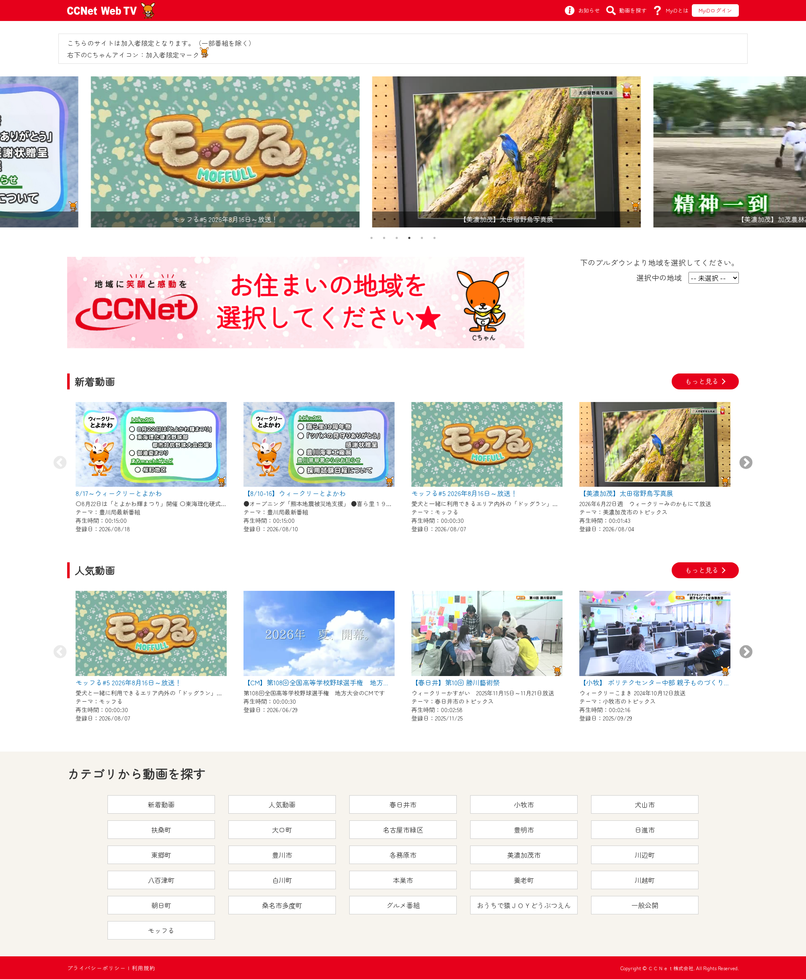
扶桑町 (161, 830)
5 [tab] (422, 238)
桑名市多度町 (282, 905)
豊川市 (282, 855)
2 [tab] (384, 238)
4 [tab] (409, 238)
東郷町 (161, 855)
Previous (60, 463)
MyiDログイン (715, 10)
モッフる (161, 930)
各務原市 (403, 855)
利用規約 (143, 968)
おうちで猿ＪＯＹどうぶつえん (524, 905)
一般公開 (644, 905)
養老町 (524, 880)
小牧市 (524, 804)
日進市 (645, 830)
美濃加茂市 (524, 855)
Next (746, 463)
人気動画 (282, 804)
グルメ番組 (403, 905)
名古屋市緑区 (403, 830)
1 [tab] (371, 238)
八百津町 (161, 880)
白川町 (282, 880)
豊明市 (524, 830)
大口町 (282, 830)
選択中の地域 (659, 277)
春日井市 (403, 804)
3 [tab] (397, 238)
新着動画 (161, 804)
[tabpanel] (403, 151)
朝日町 (161, 905)
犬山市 (645, 804)
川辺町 (645, 855)
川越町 (645, 880)
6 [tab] (434, 238)
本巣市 (403, 880)
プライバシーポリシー (96, 968)
